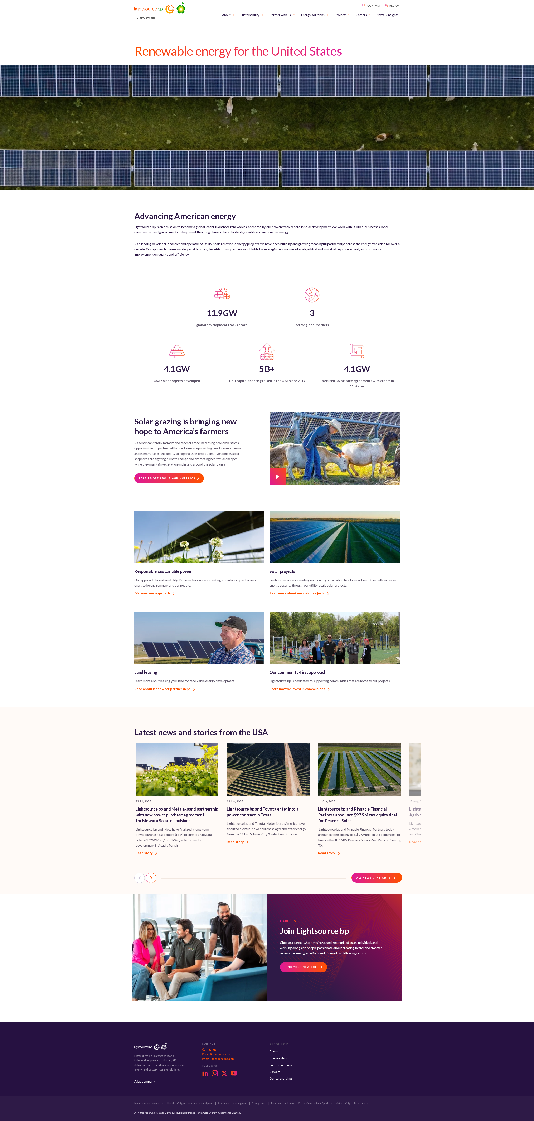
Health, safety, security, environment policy (190, 1103)
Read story (144, 853)
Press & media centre (216, 1054)
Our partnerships (281, 1078)
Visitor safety (343, 1103)
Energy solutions (313, 15)
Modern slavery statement (148, 1103)
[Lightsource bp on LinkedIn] (205, 1073)
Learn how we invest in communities (298, 689)
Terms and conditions (282, 1103)
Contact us (209, 1049)
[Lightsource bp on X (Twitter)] (224, 1073)
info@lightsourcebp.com (218, 1058)
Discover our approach (152, 593)
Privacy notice (259, 1103)
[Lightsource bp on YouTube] (234, 1073)
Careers (361, 15)
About (226, 15)
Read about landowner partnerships (162, 689)
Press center (361, 1103)
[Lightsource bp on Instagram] (215, 1073)
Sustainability (250, 15)
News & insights (387, 15)
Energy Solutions (281, 1065)
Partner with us (280, 15)
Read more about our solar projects (297, 593)
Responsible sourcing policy (233, 1103)
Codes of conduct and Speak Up (315, 1103)
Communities (278, 1058)
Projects (340, 15)
